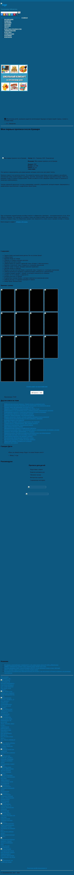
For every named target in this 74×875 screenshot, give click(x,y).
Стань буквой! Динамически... (5, 846)
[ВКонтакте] (2, 14)
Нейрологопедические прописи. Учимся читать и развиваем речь (24, 404)
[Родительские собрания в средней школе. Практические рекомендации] (8, 799)
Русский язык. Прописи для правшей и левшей (18, 413)
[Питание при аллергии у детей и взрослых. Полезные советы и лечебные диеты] (8, 762)
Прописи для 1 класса (11, 442)
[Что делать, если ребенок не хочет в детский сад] (8, 712)
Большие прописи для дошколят (14, 420)
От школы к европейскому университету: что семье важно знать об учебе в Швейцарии (31, 665)
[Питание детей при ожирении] (8, 751)
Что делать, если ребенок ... (6, 689)
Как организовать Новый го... (6, 734)
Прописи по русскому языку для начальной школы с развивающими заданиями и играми (31, 430)
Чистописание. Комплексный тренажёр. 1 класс (19, 438)
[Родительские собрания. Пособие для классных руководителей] (8, 818)
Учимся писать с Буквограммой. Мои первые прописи (21, 423)
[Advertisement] (37, 51)
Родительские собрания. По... (5, 811)
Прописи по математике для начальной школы (18, 425)
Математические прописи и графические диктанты (20, 428)
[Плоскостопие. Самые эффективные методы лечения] (8, 770)
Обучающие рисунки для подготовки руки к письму (20, 434)
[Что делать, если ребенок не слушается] (8, 693)
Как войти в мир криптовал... (6, 730)
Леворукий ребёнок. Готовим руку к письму (18, 441)
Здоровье (7, 24)
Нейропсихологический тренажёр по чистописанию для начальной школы (27, 405)
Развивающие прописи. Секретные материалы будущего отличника (25, 412)
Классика (8, 32)
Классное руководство (13, 29)
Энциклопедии (10, 30)
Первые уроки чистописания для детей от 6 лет (19, 407)
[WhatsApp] (9, 14)
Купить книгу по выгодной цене (37, 386)
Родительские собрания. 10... (5, 801)
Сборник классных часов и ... (6, 821)
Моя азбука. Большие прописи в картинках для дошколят (22, 422)
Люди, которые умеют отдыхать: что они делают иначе (21, 669)
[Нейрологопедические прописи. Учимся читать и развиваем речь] (8, 844)
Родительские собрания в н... (5, 784)
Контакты (8, 37)
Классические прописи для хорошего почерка (18, 436)
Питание (7, 26)
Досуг (6, 27)
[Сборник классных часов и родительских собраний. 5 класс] (8, 826)
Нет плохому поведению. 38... (6, 677)
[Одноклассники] (4, 14)
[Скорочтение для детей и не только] (8, 862)
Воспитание (8, 19)
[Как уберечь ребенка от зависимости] (8, 744)
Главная (25, 18)
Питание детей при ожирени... (7, 747)
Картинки (8, 35)
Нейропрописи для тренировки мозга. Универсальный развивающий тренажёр (28, 410)
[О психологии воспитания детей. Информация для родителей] (8, 722)
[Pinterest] (14, 14)
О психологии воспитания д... (5, 714)
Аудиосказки (9, 34)
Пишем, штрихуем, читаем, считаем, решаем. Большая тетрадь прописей (26, 417)
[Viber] (7, 14)
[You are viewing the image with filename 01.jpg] (7, 300)
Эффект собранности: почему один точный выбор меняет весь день (25, 666)
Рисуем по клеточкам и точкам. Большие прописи (19, 439)
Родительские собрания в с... (5, 792)
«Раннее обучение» (22, 222)
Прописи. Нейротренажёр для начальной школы (19, 415)
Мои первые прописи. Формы (13, 426)
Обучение (8, 22)
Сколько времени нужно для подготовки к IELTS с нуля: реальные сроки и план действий (32, 668)
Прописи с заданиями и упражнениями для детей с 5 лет (21, 409)
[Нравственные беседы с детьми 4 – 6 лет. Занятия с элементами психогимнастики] (8, 704)
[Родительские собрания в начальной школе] (8, 789)
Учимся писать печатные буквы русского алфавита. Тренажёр (23, 418)
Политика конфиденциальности (37, 868)
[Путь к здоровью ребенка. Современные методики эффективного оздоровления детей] (8, 781)
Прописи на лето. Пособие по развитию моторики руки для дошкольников (27, 433)
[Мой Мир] (12, 14)
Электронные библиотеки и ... (6, 727)
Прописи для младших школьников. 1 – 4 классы (19, 431)
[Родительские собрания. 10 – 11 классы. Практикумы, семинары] (8, 809)
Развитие (7, 21)
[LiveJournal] (17, 14)
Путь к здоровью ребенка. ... (6, 772)
